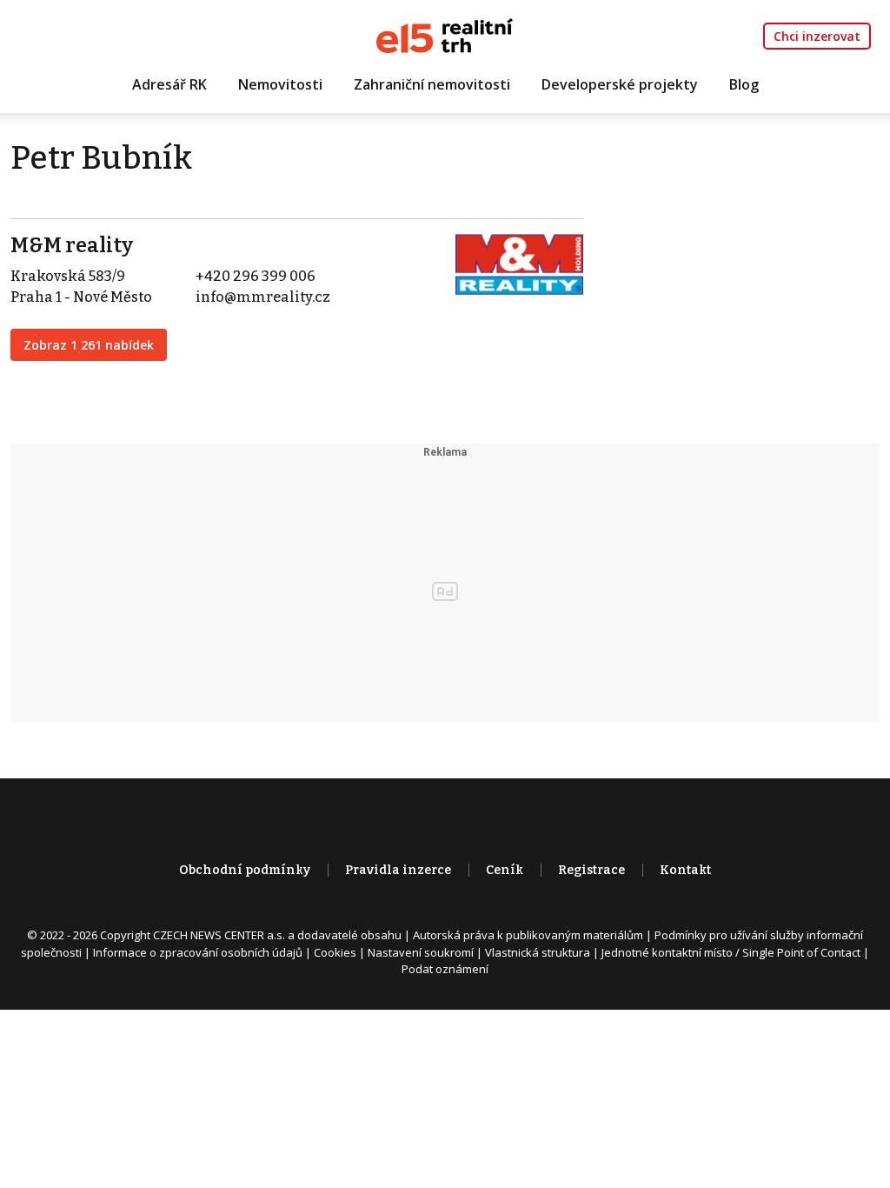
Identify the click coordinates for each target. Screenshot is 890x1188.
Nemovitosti (280, 84)
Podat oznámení (445, 969)
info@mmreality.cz (263, 297)
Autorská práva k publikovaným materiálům (528, 935)
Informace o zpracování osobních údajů (197, 952)
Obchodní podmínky (244, 870)
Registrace (591, 870)
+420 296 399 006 (255, 276)
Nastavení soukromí (421, 952)
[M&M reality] (519, 263)
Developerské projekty (619, 84)
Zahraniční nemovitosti (432, 84)
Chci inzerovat (817, 36)
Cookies (335, 952)
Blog (744, 84)
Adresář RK (169, 84)
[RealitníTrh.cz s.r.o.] (444, 34)
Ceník (504, 870)
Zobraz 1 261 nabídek (88, 345)
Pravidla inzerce (398, 870)
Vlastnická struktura (537, 952)
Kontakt (685, 870)
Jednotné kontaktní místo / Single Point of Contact (730, 952)
